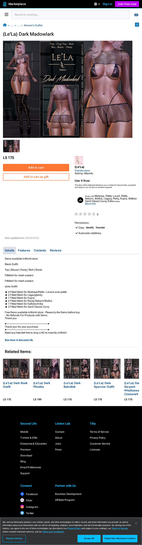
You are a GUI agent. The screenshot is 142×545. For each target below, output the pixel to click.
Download (26, 455)
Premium (25, 449)
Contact (59, 431)
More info (90, 203)
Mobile (24, 431)
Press (58, 449)
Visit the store (82, 170)
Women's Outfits (33, 25)
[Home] (5, 25)
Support (25, 473)
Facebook (32, 494)
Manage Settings (14, 538)
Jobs (58, 443)
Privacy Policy (97, 437)
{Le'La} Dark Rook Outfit (15, 384)
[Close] (136, 523)
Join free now (127, 4)
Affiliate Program (65, 499)
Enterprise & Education (33, 443)
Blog (23, 461)
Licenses (95, 449)
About (58, 437)
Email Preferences (30, 467)
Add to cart (36, 167)
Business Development (68, 493)
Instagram (32, 506)
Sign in (107, 4)
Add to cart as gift (36, 177)
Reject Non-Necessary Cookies (120, 538)
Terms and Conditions (53, 532)
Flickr (29, 500)
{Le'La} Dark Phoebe (41, 384)
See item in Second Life (19, 340)
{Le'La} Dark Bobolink (72, 384)
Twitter (30, 513)
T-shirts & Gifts (28, 437)
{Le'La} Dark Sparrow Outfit (104, 384)
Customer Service (100, 443)
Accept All (89, 538)
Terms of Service (99, 431)
